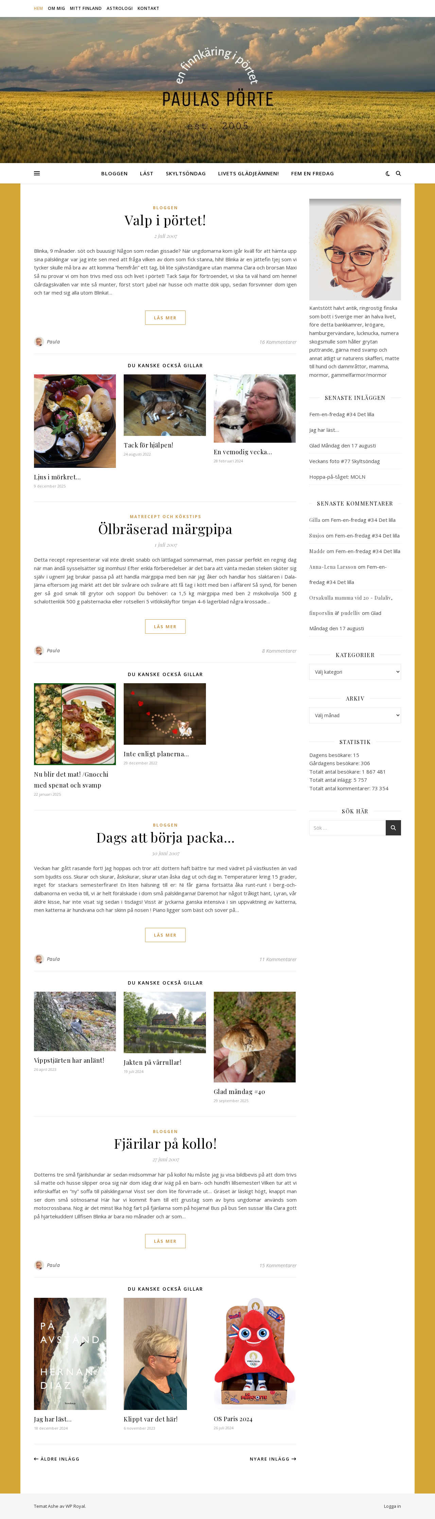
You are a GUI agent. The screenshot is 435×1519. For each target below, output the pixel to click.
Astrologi (120, 8)
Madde (317, 551)
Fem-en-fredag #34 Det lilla (341, 414)
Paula (53, 341)
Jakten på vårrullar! (152, 1062)
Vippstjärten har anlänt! (69, 1060)
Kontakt (148, 8)
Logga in (392, 1506)
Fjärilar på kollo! (165, 1143)
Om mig (56, 8)
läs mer (165, 318)
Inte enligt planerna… (156, 754)
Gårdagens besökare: (335, 763)
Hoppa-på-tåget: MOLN (337, 476)
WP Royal (75, 1506)
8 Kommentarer (279, 650)
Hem (38, 8)
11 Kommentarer (278, 959)
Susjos (317, 535)
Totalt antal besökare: (335, 771)
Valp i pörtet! (165, 220)
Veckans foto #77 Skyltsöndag (344, 461)
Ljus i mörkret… (57, 477)
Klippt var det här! (151, 1419)
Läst (147, 173)
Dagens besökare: (331, 755)
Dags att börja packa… (165, 837)
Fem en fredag (312, 173)
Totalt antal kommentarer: (340, 788)
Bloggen (114, 173)
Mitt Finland (86, 8)
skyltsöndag (186, 173)
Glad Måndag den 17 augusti (342, 445)
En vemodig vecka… (243, 452)
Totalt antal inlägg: (331, 779)
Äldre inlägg (59, 1459)
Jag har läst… (53, 1419)
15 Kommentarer (278, 1265)
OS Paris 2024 (233, 1419)
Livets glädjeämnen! (248, 173)
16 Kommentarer (278, 341)
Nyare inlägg (271, 1459)
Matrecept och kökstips (165, 516)
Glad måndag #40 (239, 1092)
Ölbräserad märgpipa (165, 528)
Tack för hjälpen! (148, 445)
